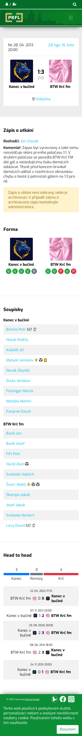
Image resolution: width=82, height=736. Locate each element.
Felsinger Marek (19, 390)
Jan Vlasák (29, 141)
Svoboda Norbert (20, 515)
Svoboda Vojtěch (20, 474)
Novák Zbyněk (18, 370)
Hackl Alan (15, 464)
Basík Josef (15, 443)
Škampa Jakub (18, 494)
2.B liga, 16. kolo (61, 45)
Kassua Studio (32, 699)
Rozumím (68, 729)
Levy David (15, 525)
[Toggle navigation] (71, 17)
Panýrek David (18, 411)
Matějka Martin (18, 401)
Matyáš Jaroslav (19, 360)
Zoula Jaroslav (18, 380)
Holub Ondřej (17, 339)
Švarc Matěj (16, 484)
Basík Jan (13, 433)
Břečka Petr (16, 329)
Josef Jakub (15, 505)
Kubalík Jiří (15, 350)
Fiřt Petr (13, 453)
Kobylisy (43, 99)
